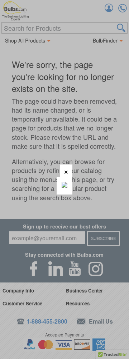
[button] (66, 170)
